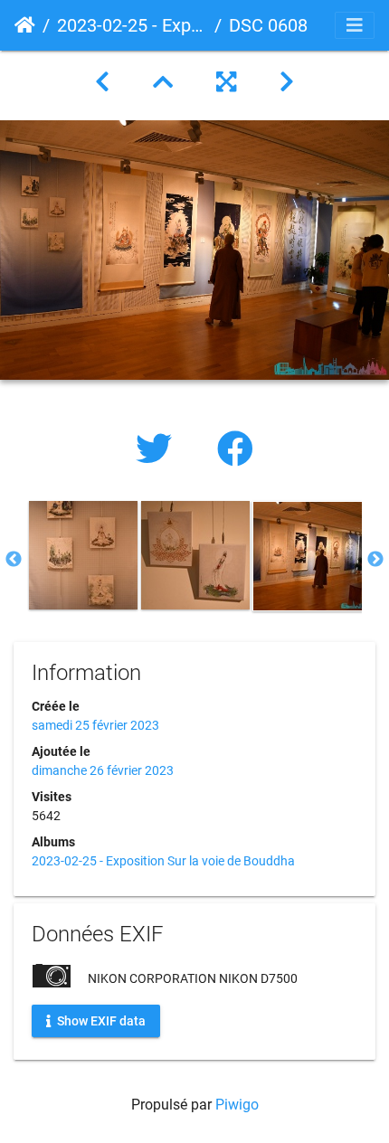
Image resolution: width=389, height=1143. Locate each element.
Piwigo (237, 1104)
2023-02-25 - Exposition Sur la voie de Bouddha (132, 25)
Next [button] (375, 560)
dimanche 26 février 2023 (103, 770)
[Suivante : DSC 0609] (287, 82)
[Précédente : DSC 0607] (102, 82)
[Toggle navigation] (355, 25)
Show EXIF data (100, 1020)
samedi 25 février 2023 (95, 725)
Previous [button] (14, 560)
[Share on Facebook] (235, 450)
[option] (83, 555)
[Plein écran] (226, 82)
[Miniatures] (162, 82)
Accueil (24, 25)
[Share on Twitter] (158, 450)
